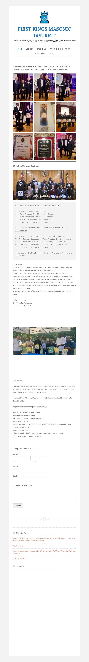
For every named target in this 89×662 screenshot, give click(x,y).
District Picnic (18, 546)
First (14, 462)
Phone (16, 466)
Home (19, 49)
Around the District (60, 49)
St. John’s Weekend (20, 559)
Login (51, 54)
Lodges (29, 49)
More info (40, 54)
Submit (17, 505)
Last (34, 462)
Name (16, 454)
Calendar (41, 49)
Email (15, 476)
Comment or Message (23, 485)
